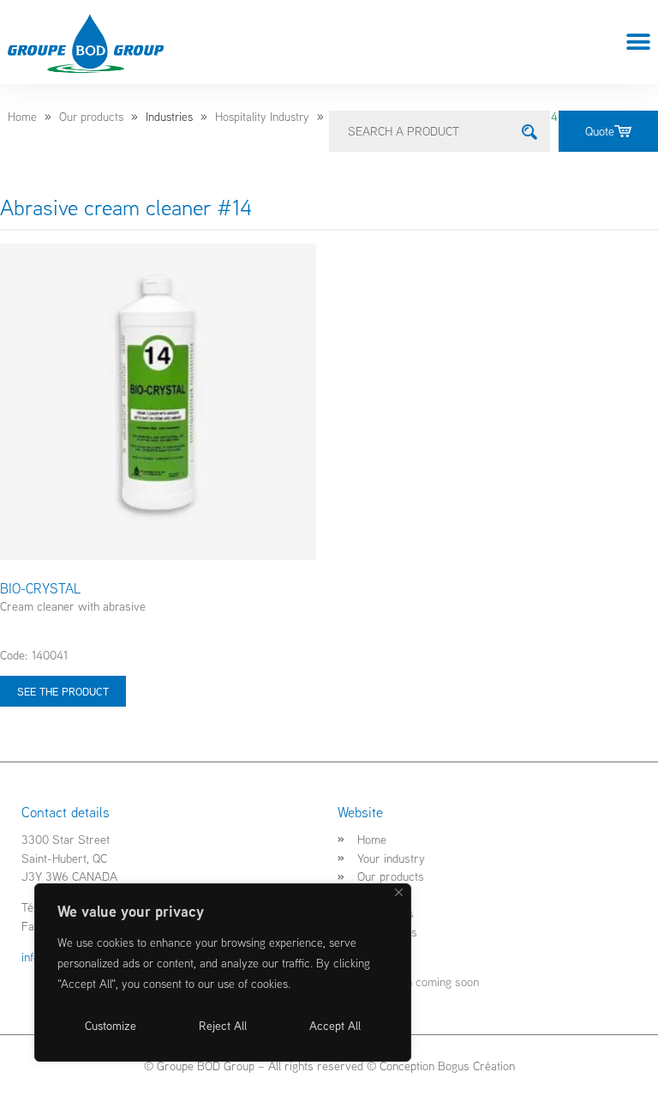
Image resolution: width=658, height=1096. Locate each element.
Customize (110, 1025)
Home (22, 116)
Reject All (223, 1025)
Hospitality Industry (262, 116)
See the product (63, 691)
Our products (91, 116)
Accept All (335, 1025)
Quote (599, 131)
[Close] (399, 892)
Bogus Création (476, 1065)
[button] (638, 42)
